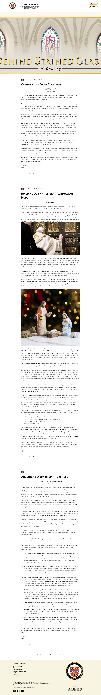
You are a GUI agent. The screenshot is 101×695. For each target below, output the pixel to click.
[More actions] (79, 80)
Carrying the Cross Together (41, 84)
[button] (15, 14)
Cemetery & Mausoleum (26, 687)
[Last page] (63, 654)
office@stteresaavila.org (44, 683)
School (34, 687)
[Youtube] (22, 691)
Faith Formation (16, 687)
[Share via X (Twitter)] (26, 173)
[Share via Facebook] (22, 173)
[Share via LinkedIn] (29, 173)
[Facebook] (18, 691)
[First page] (37, 654)
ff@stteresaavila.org (36, 682)
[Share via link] (33, 173)
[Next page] (60, 654)
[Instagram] (14, 691)
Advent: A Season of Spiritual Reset (45, 477)
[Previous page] (40, 654)
